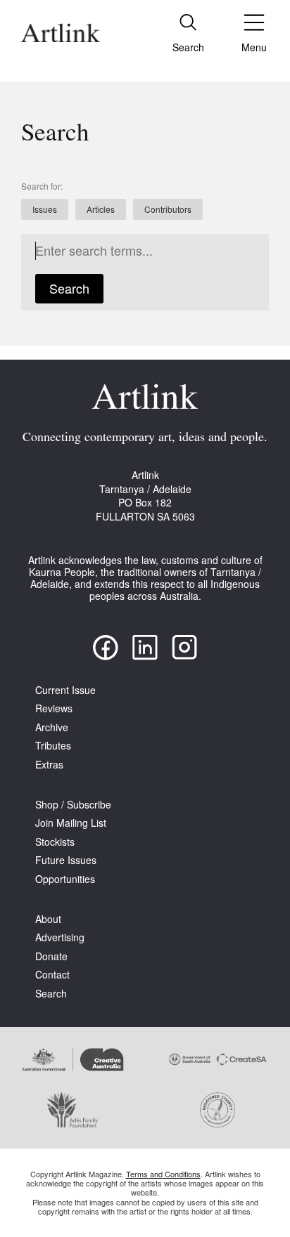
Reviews (53, 708)
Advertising (59, 937)
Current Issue (65, 690)
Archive (51, 727)
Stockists (55, 842)
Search (69, 288)
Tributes (53, 745)
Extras (49, 764)
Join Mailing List (70, 823)
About (48, 919)
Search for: (42, 186)
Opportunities (65, 879)
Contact (52, 974)
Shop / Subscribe (73, 804)
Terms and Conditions (163, 1173)
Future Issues (65, 860)
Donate (51, 956)
